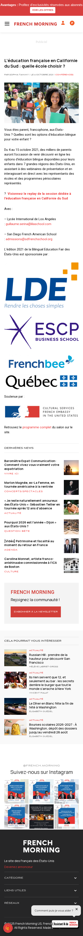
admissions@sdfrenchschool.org (29, 239)
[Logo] (35, 24)
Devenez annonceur (18, 867)
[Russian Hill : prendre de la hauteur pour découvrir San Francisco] (15, 657)
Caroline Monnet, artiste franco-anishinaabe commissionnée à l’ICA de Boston (30, 562)
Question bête (17, 531)
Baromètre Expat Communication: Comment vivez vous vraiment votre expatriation (31, 465)
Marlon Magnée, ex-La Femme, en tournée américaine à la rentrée (29, 484)
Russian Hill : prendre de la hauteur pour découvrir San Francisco (49, 659)
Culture (11, 571)
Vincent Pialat (38, 693)
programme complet (37, 427)
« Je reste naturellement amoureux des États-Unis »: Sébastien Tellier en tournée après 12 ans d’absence (32, 504)
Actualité (12, 513)
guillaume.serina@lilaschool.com (28, 224)
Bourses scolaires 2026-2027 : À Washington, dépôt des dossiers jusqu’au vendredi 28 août (53, 728)
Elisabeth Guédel (41, 712)
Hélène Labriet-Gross (43, 667)
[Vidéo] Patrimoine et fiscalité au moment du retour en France (29, 543)
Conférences (64, 75)
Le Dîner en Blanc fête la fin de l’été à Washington (51, 705)
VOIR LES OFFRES (42, 10)
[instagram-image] (16, 791)
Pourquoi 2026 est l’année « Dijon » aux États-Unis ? (30, 524)
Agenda (11, 550)
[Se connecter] (63, 23)
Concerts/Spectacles (23, 491)
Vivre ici (11, 473)
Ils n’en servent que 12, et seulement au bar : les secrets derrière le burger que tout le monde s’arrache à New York (51, 683)
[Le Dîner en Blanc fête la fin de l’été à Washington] (15, 706)
